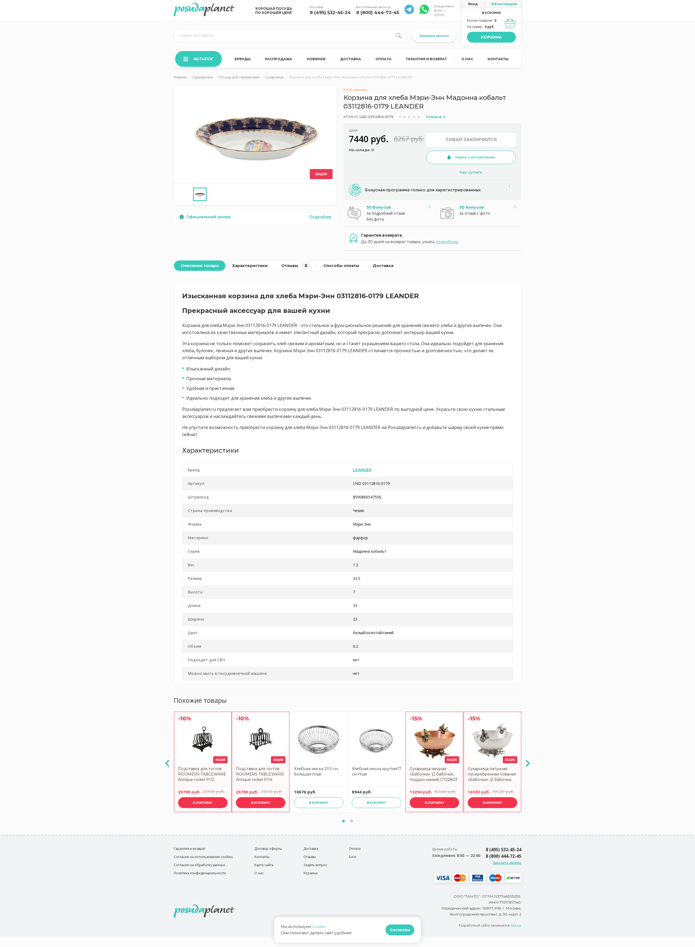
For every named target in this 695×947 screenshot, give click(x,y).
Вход (473, 4)
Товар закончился (471, 139)
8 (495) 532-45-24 (330, 12)
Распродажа (278, 59)
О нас (467, 59)
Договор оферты (268, 849)
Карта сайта (263, 865)
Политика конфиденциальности (200, 873)
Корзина (491, 37)
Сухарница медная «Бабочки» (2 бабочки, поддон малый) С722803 (433, 774)
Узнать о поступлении (475, 157)
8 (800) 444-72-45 (377, 12)
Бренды (243, 59)
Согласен (400, 929)
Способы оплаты (341, 265)
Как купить (471, 172)
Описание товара (200, 265)
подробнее (447, 241)
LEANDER (362, 470)
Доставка (350, 59)
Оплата (383, 59)
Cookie (318, 926)
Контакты (498, 59)
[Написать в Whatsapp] (409, 12)
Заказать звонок (434, 36)
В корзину (202, 803)
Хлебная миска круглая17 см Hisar (376, 771)
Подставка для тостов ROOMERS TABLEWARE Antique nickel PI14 (260, 774)
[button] (343, 821)
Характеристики (250, 265)
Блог (352, 857)
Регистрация (504, 4)
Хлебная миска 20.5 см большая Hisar (316, 771)
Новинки (316, 59)
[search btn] (398, 35)
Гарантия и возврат (426, 59)
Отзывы (294, 265)
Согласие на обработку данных (199, 865)
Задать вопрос (315, 865)
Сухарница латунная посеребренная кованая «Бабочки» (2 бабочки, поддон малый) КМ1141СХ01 (492, 774)
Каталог (204, 58)
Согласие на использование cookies (203, 857)
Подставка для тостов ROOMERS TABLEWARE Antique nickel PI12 (202, 774)
